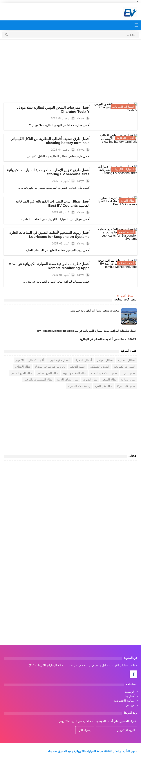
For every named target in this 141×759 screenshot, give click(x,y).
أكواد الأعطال (36, 360)
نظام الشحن (109, 379)
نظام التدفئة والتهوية (74, 373)
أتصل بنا (130, 696)
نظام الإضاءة (22, 366)
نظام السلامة (128, 379)
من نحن (130, 705)
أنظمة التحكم (126, 231)
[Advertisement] (70, 71)
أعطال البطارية (125, 138)
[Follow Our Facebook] (133, 674)
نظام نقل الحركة (126, 386)
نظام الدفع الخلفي (21, 373)
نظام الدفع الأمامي (47, 373)
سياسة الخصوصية (124, 700)
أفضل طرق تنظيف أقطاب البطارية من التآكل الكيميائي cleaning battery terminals (50, 141)
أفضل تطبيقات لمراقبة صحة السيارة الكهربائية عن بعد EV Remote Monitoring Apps (48, 266)
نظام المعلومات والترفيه (38, 379)
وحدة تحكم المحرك (79, 386)
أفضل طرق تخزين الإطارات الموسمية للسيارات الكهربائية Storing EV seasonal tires (48, 172)
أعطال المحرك (83, 360)
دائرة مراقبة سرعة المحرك (50, 366)
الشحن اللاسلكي (99, 366)
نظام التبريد (127, 200)
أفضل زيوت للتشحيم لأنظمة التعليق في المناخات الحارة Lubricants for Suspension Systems (49, 235)
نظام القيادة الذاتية (67, 379)
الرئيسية (130, 691)
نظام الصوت (90, 379)
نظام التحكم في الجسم (104, 373)
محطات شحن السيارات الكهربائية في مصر (94, 310)
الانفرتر (19, 360)
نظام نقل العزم (103, 386)
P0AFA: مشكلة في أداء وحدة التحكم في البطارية (108, 339)
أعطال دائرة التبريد (59, 360)
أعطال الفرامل (104, 360)
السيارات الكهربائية (123, 106)
